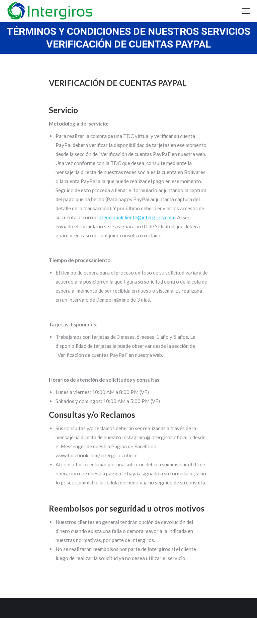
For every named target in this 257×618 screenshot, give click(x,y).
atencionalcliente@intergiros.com (136, 217)
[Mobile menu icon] (246, 11)
